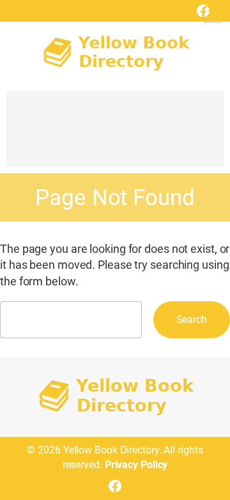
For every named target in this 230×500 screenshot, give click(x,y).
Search (191, 319)
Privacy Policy (136, 465)
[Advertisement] (115, 135)
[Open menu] (212, 14)
